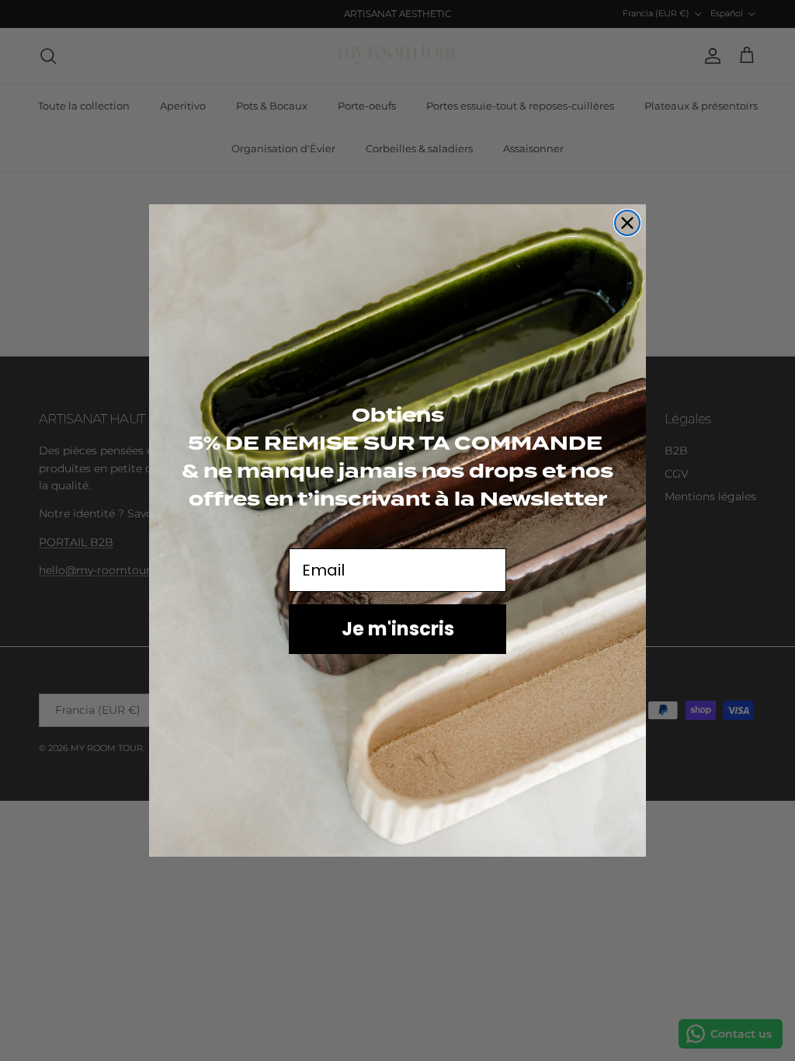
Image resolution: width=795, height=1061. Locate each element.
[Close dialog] (627, 222)
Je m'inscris (398, 629)
